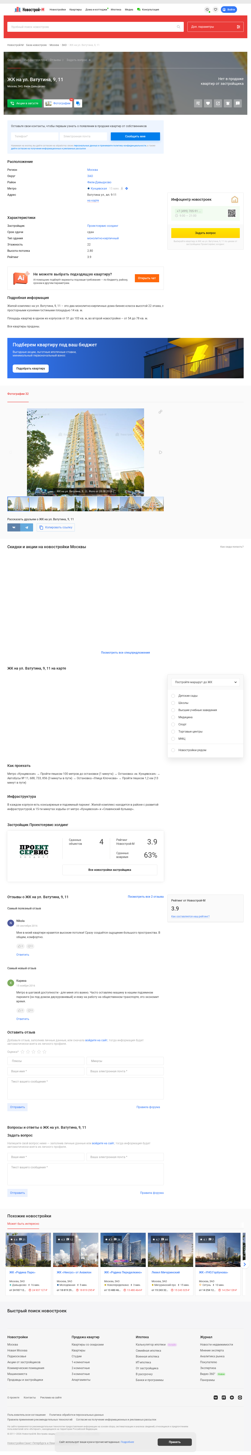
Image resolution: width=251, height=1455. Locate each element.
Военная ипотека (147, 1356)
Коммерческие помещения (25, 1368)
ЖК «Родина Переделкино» (123, 1272)
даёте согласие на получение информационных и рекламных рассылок (48, 148)
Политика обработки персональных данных (76, 1414)
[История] (207, 9)
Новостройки (58, 9)
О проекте (13, 1397)
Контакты (30, 1397)
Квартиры (75, 9)
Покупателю (208, 1362)
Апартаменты (81, 1380)
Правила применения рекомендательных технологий (39, 1419)
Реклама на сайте (51, 1397)
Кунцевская (99, 188)
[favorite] (215, 9)
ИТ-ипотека (143, 1362)
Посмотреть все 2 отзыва (146, 896)
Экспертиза (208, 1368)
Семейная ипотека (148, 1350)
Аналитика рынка (212, 1356)
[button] (160, 412)
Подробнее (127, 1442)
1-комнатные (81, 1362)
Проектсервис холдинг (102, 226)
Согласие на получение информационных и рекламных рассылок (116, 1419)
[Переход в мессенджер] (240, 1397)
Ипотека (116, 9)
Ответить (22, 954)
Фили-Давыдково (99, 182)
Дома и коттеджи (96, 9)
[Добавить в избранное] (208, 103)
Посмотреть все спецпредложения (125, 652)
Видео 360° (212, 1374)
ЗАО (64, 45)
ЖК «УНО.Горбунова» (213, 1272)
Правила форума (148, 1107)
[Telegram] (26, 527)
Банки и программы (150, 1380)
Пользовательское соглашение (26, 1414)
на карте (93, 200)
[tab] (23, 1225)
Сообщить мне (135, 136)
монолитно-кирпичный (103, 238)
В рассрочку (144, 1374)
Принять (175, 1442)
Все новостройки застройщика (109, 870)
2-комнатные (81, 1368)
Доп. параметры (202, 26)
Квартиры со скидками (88, 1344)
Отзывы (57, 60)
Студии (77, 1356)
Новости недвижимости (216, 1344)
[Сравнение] (198, 103)
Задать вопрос (77, 60)
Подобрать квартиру (30, 368)
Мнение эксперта (212, 1350)
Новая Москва (17, 1350)
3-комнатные (81, 1374)
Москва (54, 45)
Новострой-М (15, 45)
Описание (14, 60)
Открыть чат (147, 278)
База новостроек (36, 45)
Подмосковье (16, 1356)
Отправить (17, 1107)
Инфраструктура (35, 60)
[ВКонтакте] (13, 527)
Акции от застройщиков (23, 1362)
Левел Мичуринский (166, 1272)
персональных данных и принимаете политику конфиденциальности (110, 145)
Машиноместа (17, 1374)
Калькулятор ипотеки (156, 1344)
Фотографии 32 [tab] (18, 394)
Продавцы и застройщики (25, 1380)
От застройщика (147, 1368)
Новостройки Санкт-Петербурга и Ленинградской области (43, 1443)
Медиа (129, 9)
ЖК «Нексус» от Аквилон (74, 1272)
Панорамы (207, 1380)
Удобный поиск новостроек (30, 27)
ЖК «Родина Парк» (22, 1272)
